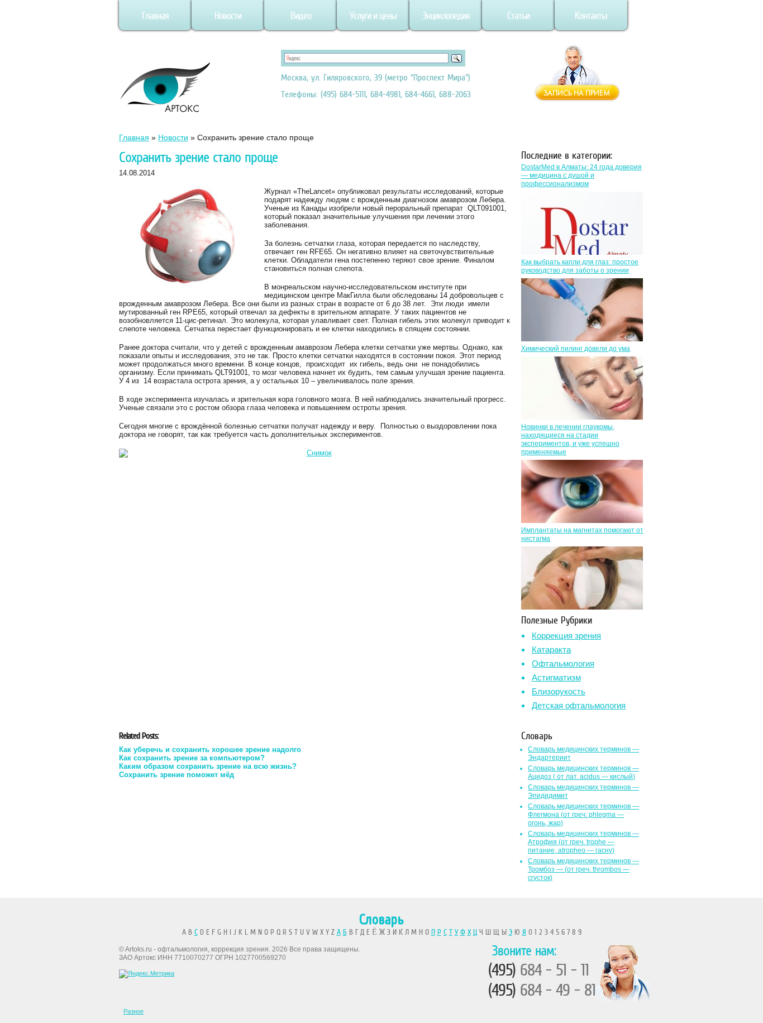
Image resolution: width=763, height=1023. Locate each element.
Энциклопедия (446, 15)
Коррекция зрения (566, 635)
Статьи (518, 15)
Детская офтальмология (579, 705)
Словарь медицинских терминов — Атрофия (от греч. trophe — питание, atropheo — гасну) (583, 842)
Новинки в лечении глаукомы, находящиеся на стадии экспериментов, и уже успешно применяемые (570, 439)
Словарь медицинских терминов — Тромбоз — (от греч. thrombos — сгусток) (583, 869)
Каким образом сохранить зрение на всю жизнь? (208, 766)
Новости (227, 15)
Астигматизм (556, 677)
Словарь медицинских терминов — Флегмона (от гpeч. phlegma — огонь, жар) (583, 814)
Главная (155, 15)
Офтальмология (563, 663)
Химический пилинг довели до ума (575, 349)
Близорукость (558, 691)
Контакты (591, 15)
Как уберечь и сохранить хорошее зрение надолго (210, 749)
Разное (133, 1011)
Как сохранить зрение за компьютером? (192, 758)
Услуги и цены (373, 15)
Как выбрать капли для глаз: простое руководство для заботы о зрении (579, 266)
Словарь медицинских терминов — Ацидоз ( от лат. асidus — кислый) (583, 772)
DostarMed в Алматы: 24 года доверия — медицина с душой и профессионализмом (581, 175)
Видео (300, 15)
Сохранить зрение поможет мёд (176, 774)
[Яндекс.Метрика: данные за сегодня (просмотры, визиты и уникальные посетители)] (146, 973)
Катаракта (551, 649)
